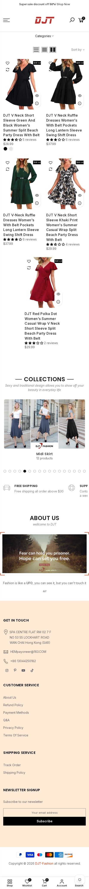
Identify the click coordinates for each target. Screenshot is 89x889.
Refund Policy (13, 705)
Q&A (6, 720)
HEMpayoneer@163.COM (28, 651)
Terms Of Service (15, 735)
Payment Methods (16, 712)
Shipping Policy (14, 772)
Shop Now (63, 4)
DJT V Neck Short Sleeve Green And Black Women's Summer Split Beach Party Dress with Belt (21, 125)
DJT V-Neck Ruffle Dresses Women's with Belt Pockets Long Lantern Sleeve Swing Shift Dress (21, 225)
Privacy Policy (13, 727)
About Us (9, 697)
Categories (43, 36)
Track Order (12, 765)
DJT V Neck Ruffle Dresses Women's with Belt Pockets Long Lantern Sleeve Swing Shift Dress (64, 125)
